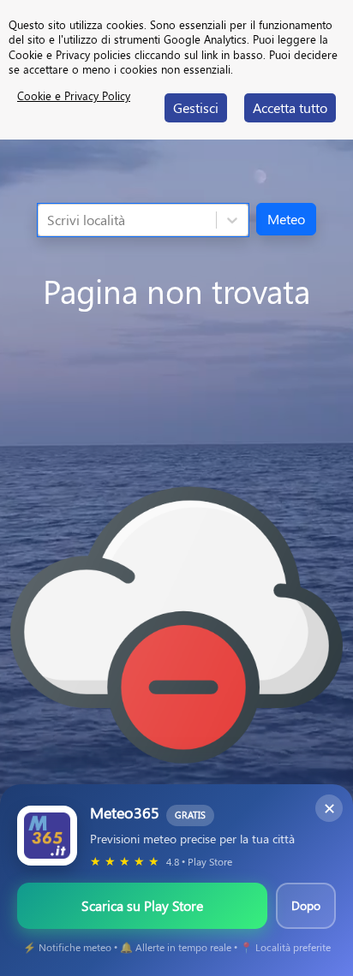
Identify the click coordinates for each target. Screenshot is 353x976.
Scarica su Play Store (142, 905)
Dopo (305, 905)
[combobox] (49, 220)
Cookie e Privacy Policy (73, 95)
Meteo (286, 219)
